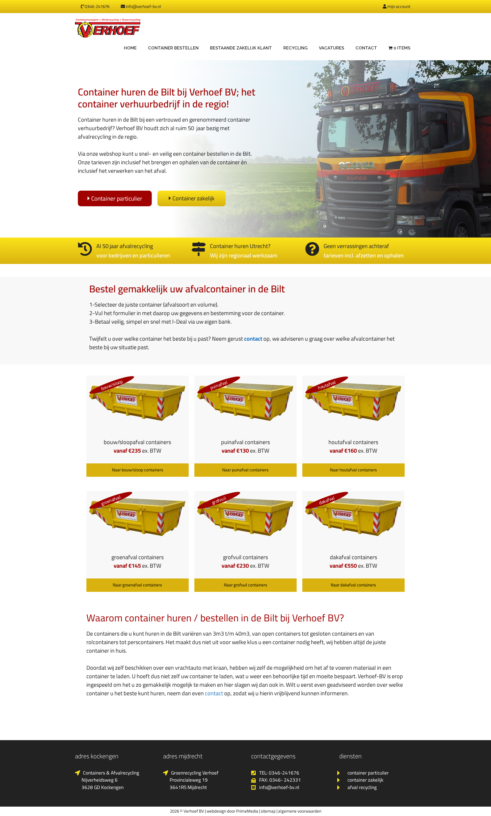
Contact (366, 48)
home (130, 48)
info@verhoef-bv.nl (143, 6)
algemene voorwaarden (299, 811)
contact (253, 338)
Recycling (295, 48)
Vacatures (331, 48)
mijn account (398, 6)
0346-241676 (96, 6)
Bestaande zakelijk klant (241, 48)
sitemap (268, 811)
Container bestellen (173, 48)
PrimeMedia (247, 811)
